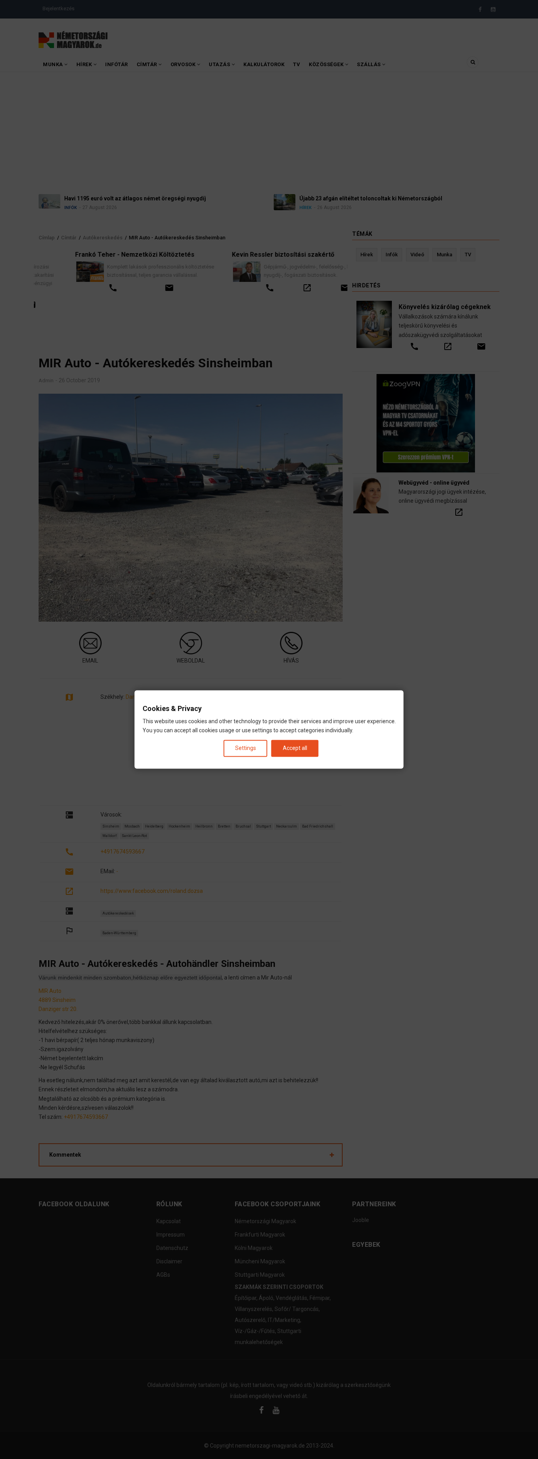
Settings (245, 748)
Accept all (295, 748)
